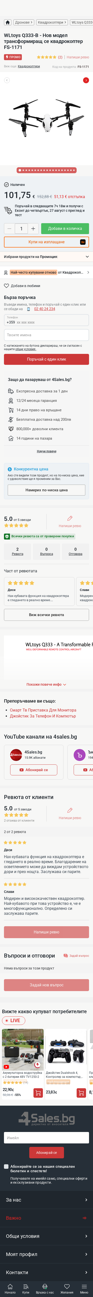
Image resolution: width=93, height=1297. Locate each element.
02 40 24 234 (44, 309)
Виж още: (10, 66)
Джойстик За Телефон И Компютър (43, 716)
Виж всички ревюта (46, 615)
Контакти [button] (17, 1272)
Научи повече (46, 451)
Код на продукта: (64, 67)
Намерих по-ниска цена (47, 490)
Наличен (17, 185)
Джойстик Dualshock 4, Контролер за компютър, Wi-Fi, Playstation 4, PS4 (63, 1074)
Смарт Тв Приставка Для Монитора (43, 710)
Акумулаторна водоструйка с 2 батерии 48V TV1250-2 (22, 1074)
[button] (46, 257)
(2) (60, 57)
